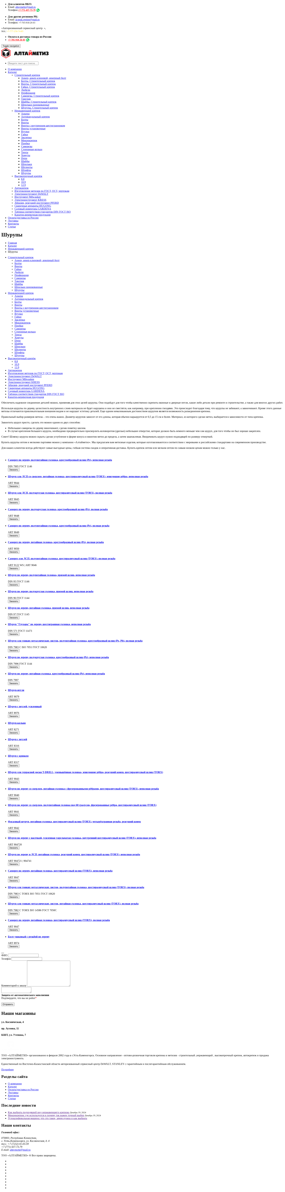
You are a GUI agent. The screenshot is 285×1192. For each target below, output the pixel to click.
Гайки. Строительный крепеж (38, 87)
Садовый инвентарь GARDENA (33, 208)
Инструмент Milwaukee (28, 197)
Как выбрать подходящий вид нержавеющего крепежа (38, 1112)
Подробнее (7, 1069)
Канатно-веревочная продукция (32, 214)
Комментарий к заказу (13, 985)
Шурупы (26, 173)
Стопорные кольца (31, 149)
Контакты (13, 223)
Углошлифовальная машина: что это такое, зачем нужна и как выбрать (47, 1118)
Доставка (13, 220)
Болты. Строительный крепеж (38, 81)
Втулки (25, 131)
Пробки (25, 143)
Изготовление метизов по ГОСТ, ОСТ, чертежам (42, 191)
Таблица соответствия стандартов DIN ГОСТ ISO (43, 211)
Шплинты (26, 167)
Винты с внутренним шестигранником (43, 125)
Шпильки (26, 164)
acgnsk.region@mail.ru (27, 19)
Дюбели (25, 90)
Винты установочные (33, 128)
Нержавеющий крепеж (27, 110)
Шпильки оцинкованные (35, 104)
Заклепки (26, 137)
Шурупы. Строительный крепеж (39, 107)
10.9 (23, 182)
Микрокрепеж (29, 140)
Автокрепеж (22, 188)
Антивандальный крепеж (35, 116)
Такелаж (26, 98)
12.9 (23, 185)
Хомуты (25, 155)
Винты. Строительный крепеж (38, 84)
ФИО (4, 955)
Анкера (25, 113)
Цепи (24, 158)
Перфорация (28, 92)
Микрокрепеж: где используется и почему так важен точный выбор (46, 1115)
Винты (25, 122)
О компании (15, 69)
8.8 (22, 179)
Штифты (26, 170)
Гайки (24, 134)
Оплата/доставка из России (23, 217)
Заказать (13, 469)
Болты (24, 119)
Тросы (24, 152)
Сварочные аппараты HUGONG (33, 205)
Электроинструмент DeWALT (31, 194)
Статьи (12, 226)
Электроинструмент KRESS (30, 199)
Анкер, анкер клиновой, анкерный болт (43, 78)
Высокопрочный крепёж (28, 176)
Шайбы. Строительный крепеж (38, 101)
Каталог (12, 72)
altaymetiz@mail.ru (25, 7)
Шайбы (25, 161)
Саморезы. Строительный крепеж (40, 95)
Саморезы (26, 146)
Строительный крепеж (27, 75)
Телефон (6, 958)
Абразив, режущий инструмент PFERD (37, 202)
